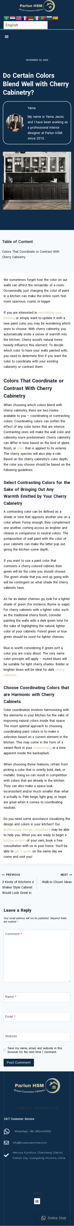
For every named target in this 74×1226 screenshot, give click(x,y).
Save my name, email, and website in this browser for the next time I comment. (35, 1050)
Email (10, 1016)
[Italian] (37, 18)
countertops (42, 748)
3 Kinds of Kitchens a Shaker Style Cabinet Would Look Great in (18, 884)
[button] (7, 36)
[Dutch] (13, 18)
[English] (19, 18)
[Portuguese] (43, 18)
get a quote (23, 851)
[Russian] (49, 18)
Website (11, 1036)
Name (10, 997)
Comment (13, 934)
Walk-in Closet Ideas (57, 878)
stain (20, 448)
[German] (31, 18)
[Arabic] (7, 18)
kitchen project (15, 840)
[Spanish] (55, 18)
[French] (25, 18)
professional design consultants (27, 829)
